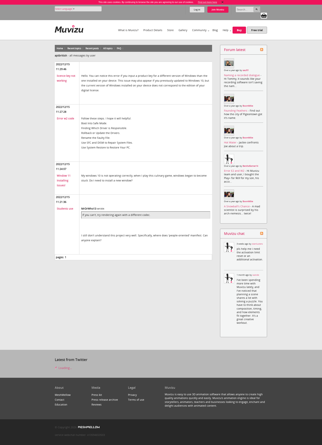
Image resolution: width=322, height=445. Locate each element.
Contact (59, 399)
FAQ (119, 48)
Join (218, 9)
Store (170, 30)
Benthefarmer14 (250, 166)
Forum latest (234, 49)
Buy (239, 30)
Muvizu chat (234, 233)
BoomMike (248, 105)
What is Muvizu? (128, 30)
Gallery (183, 30)
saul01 (246, 70)
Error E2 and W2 (234, 170)
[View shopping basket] (264, 15)
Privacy (132, 395)
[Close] (222, 2)
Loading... (65, 368)
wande (255, 275)
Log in (197, 9)
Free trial (257, 30)
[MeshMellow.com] (88, 427)
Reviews (96, 404)
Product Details (152, 30)
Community (199, 30)
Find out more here (207, 2)
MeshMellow (63, 395)
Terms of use (136, 399)
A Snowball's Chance (237, 206)
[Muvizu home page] (69, 28)
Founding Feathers (236, 110)
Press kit (96, 395)
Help (225, 30)
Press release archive (104, 399)
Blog (215, 30)
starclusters (257, 244)
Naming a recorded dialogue (242, 75)
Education (61, 404)
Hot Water (230, 142)
